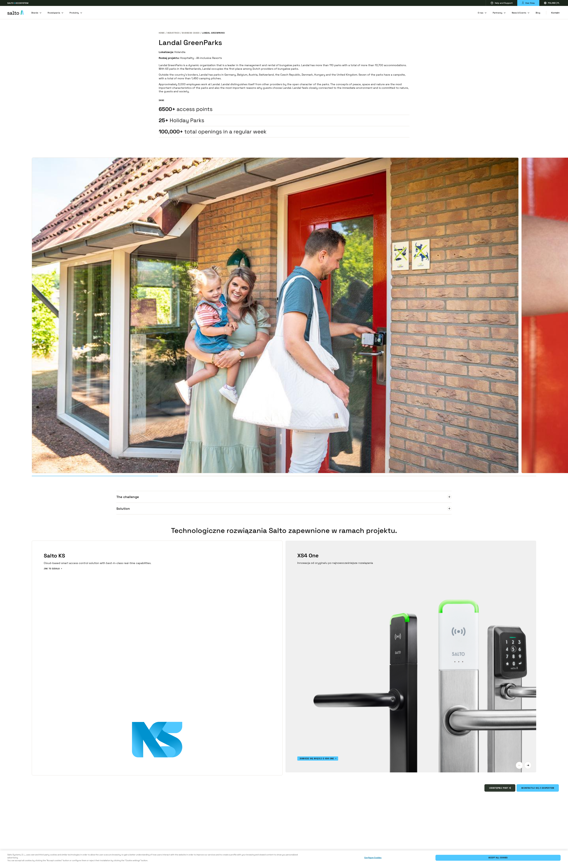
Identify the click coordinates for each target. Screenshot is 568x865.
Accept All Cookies (498, 857)
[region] (284, 857)
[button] (519, 765)
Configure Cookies (372, 857)
